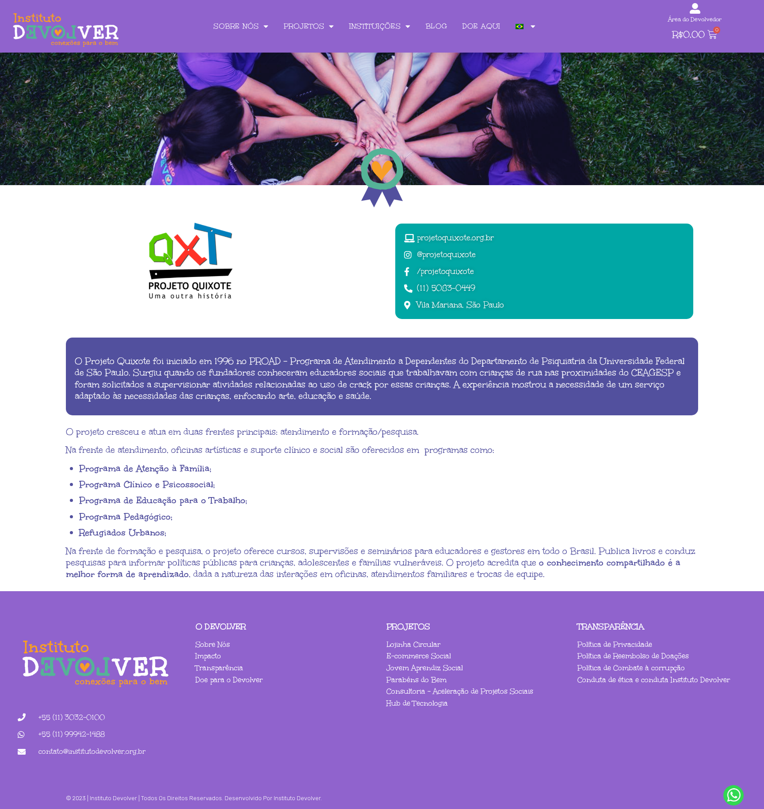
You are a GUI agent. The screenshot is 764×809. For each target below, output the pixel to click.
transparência (610, 626)
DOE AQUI (481, 26)
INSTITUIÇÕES (375, 26)
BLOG (436, 26)
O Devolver (220, 626)
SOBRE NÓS (236, 26)
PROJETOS (304, 26)
